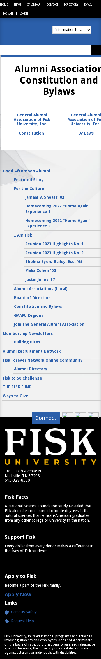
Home (4, 4)
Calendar (33, 4)
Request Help (21, 621)
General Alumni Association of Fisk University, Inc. (32, 119)
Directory (71, 4)
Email (88, 4)
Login (23, 13)
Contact (52, 4)
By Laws (86, 133)
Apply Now (18, 594)
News (17, 4)
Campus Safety (24, 612)
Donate (8, 13)
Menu (96, 50)
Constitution (32, 133)
